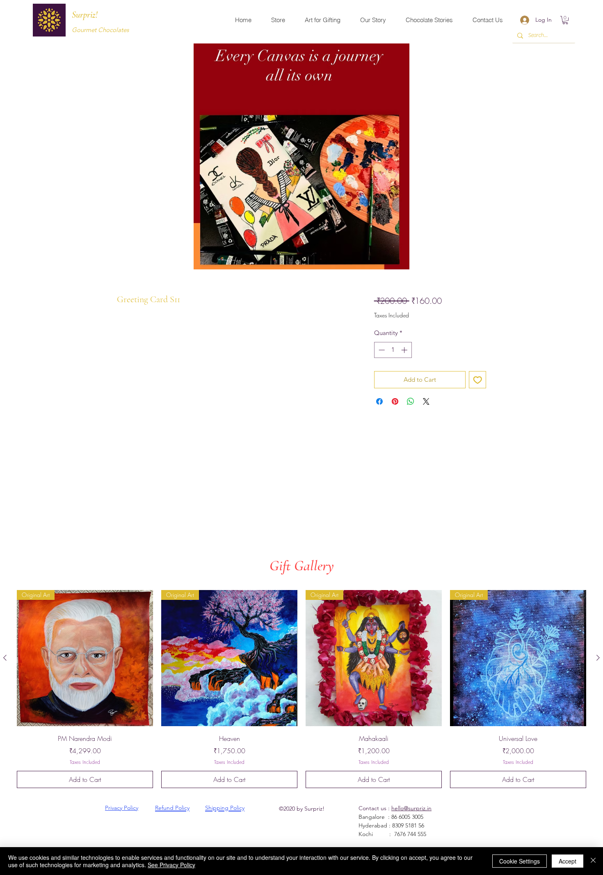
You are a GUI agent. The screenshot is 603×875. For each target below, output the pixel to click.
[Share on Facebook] (379, 401)
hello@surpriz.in (411, 808)
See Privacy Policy (171, 865)
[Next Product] (598, 658)
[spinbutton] (393, 350)
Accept (567, 861)
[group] (301, 689)
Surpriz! (85, 14)
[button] (565, 20)
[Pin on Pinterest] (395, 401)
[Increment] (405, 350)
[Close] (593, 861)
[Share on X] (426, 401)
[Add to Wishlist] (478, 380)
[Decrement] (380, 350)
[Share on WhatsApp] (411, 401)
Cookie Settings (519, 861)
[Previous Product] (5, 658)
